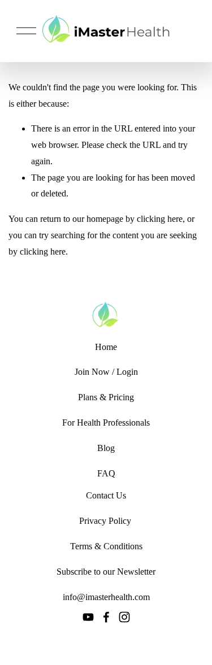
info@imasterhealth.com (106, 597)
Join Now (92, 372)
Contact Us (106, 495)
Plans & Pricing (106, 397)
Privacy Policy (105, 521)
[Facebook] (106, 617)
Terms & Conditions (106, 546)
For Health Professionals (106, 422)
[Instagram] (124, 617)
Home (106, 347)
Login (127, 372)
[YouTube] (88, 617)
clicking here (160, 219)
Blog (106, 448)
